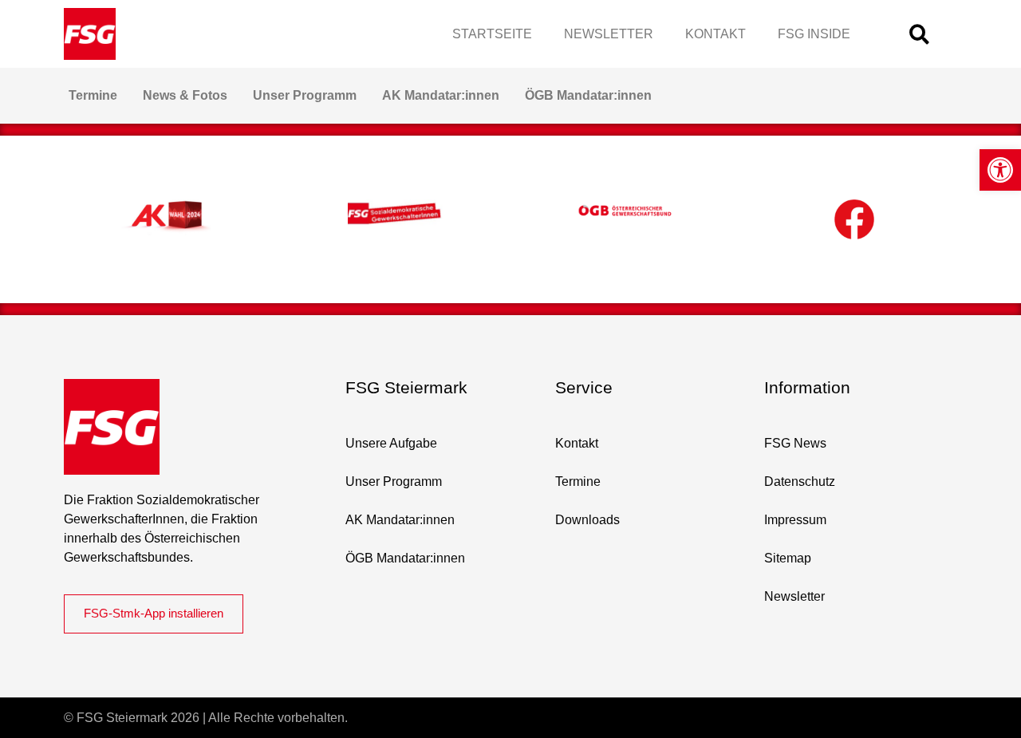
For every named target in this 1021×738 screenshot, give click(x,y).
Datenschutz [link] (799, 481)
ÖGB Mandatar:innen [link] (588, 95)
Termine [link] (93, 95)
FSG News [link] (795, 443)
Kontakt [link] (715, 34)
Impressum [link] (795, 520)
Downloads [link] (587, 520)
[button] (919, 34)
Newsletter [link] (608, 34)
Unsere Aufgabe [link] (391, 443)
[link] (1000, 170)
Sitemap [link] (787, 558)
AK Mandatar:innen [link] (440, 95)
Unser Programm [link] (305, 95)
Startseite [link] (492, 34)
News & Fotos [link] (185, 95)
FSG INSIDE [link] (814, 34)
